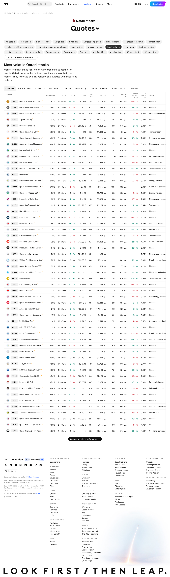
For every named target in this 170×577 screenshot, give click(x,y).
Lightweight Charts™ (154, 467)
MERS (14, 412)
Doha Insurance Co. (27, 126)
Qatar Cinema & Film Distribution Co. (30, 431)
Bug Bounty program (90, 558)
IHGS (14, 217)
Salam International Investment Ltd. (30, 229)
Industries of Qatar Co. (28, 199)
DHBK (14, 174)
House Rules (120, 473)
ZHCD (14, 321)
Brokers (99, 4)
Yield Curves (55, 526)
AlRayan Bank (25, 364)
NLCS (14, 120)
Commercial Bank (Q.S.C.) (30, 376)
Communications (156, 223)
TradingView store (89, 528)
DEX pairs (54, 483)
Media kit (85, 521)
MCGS (14, 162)
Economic (54, 507)
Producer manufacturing (159, 113)
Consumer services (157, 431)
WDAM (14, 260)
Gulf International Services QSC (30, 181)
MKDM (14, 388)
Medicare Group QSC (28, 162)
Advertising (150, 480)
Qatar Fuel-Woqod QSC (28, 193)
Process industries (156, 156)
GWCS (14, 236)
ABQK (14, 327)
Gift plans (86, 470)
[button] (66, 3)
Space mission (88, 510)
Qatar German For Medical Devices (30, 187)
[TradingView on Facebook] (10, 465)
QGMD (14, 187)
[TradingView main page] (6, 4)
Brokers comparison (90, 483)
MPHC (14, 156)
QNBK (14, 266)
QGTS (14, 205)
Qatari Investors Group (28, 254)
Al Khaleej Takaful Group (29, 309)
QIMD (14, 113)
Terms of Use (87, 542)
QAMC (14, 144)
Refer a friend (120, 467)
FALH (14, 339)
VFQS (14, 242)
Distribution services (157, 187)
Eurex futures (87, 496)
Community (74, 4)
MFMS (14, 406)
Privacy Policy (87, 547)
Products (59, 4)
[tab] (10, 42)
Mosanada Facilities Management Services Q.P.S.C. (30, 406)
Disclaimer (86, 544)
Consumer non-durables (159, 321)
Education (119, 486)
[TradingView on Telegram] (30, 465)
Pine (52, 486)
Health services (155, 162)
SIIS (14, 229)
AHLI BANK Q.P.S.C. (27, 327)
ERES (14, 284)
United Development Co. (29, 211)
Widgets (149, 462)
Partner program (152, 486)
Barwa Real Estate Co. (28, 400)
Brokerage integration (155, 483)
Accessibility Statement (91, 552)
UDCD (14, 211)
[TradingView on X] (5, 465)
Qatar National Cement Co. (30, 297)
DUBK (14, 150)
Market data (87, 467)
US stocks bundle (89, 499)
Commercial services (157, 339)
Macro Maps (55, 531)
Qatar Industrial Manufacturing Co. (30, 113)
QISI (14, 394)
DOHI (14, 126)
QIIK (14, 303)
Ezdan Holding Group (28, 284)
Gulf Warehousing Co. (28, 236)
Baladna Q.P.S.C (26, 382)
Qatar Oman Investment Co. (30, 419)
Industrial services (156, 388)
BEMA (14, 345)
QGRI (14, 107)
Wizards (118, 499)
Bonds (52, 475)
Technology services (157, 168)
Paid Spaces (120, 505)
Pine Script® (55, 534)
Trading (118, 483)
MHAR (14, 272)
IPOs (52, 515)
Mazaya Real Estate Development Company (30, 248)
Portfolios (54, 523)
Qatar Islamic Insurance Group (30, 394)
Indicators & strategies (124, 496)
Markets (87, 4)
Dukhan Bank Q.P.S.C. (28, 150)
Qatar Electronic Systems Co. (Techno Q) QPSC (30, 138)
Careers (85, 518)
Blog (83, 512)
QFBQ (14, 351)
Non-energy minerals (157, 144)
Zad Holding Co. (26, 321)
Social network (121, 462)
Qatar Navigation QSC (28, 132)
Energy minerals (155, 181)
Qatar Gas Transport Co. (29, 205)
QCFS (14, 431)
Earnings (53, 510)
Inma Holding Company (28, 217)
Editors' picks (120, 489)
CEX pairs (54, 480)
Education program (153, 489)
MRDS (14, 248)
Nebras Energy (25, 290)
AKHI (14, 309)
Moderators (119, 476)
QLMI (14, 425)
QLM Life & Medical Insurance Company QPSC (30, 425)
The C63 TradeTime (90, 534)
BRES (14, 400)
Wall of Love (120, 465)
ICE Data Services (32, 477)
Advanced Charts (153, 470)
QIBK (14, 358)
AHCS (14, 333)
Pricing (84, 465)
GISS (14, 181)
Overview (86, 478)
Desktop (53, 544)
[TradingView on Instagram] (20, 465)
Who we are (86, 507)
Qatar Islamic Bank (27, 358)
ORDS (14, 223)
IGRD (14, 370)
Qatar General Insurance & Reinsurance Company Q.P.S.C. (30, 107)
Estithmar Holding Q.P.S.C (30, 370)
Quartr (37, 493)
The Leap (86, 486)
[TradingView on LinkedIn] (25, 465)
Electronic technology (158, 272)
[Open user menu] (146, 3)
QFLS (14, 193)
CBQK (14, 376)
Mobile (52, 542)
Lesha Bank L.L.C (26, 351)
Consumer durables (157, 138)
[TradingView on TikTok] (35, 465)
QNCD (14, 297)
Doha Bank (23, 174)
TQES (14, 138)
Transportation (155, 132)
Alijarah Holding (25, 120)
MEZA (14, 278)
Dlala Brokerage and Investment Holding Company (30, 101)
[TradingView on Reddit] (40, 465)
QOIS (14, 419)
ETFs (52, 472)
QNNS (14, 132)
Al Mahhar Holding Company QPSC (30, 272)
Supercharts (55, 462)
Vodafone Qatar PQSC (28, 242)
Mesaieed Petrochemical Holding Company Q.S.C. (30, 156)
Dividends (54, 512)
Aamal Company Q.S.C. (28, 333)
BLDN (14, 382)
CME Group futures (89, 494)
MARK (14, 364)
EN (139, 4)
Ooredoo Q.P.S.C (26, 223)
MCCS (14, 168)
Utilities (152, 290)
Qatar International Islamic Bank (30, 303)
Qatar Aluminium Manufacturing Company (30, 144)
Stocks (53, 470)
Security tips (87, 555)
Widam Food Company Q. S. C (31, 260)
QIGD (14, 254)
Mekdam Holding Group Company (30, 388)
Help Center (87, 515)
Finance (152, 101)
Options (53, 528)
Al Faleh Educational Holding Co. (30, 339)
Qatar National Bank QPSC (30, 266)
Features (85, 462)
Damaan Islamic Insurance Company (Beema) (30, 345)
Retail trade (154, 229)
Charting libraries (153, 465)
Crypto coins (55, 478)
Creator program (121, 470)
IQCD (14, 199)
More (109, 4)
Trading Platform (152, 473)
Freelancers (119, 502)
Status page (87, 561)
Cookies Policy (88, 550)
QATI (14, 315)
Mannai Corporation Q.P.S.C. (30, 168)
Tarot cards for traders (91, 531)
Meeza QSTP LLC (26, 278)
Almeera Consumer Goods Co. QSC (30, 412)
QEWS (14, 290)
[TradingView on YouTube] (15, 465)
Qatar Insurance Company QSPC (30, 315)
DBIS (14, 101)
